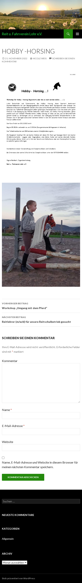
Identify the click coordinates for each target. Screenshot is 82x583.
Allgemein (8, 538)
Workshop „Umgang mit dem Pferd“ (24, 306)
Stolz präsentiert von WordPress (18, 578)
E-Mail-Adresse (13, 426)
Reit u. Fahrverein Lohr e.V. (22, 34)
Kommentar (10, 361)
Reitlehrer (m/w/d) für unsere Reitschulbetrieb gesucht (36, 319)
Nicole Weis (40, 58)
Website (7, 442)
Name (7, 410)
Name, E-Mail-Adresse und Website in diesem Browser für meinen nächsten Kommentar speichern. (40, 464)
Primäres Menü (77, 33)
